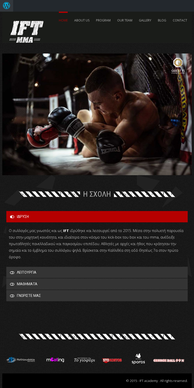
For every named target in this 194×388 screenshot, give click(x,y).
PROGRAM (103, 20)
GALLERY (145, 20)
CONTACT (180, 20)
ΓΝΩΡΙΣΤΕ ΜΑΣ (29, 296)
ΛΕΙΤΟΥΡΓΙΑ (26, 272)
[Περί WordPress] (6, 6)
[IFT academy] (26, 29)
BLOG (162, 20)
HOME (63, 20)
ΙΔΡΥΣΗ (23, 217)
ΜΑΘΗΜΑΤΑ (27, 284)
